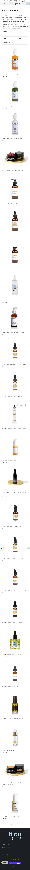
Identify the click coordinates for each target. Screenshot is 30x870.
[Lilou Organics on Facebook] (14, 859)
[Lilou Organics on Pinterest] (19, 859)
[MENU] (1, 3)
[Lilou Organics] (14, 3)
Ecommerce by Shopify (22, 866)
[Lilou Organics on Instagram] (16, 859)
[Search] (24, 3)
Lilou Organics (9, 866)
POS (14, 866)
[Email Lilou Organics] (11, 859)
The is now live (19, 1)
